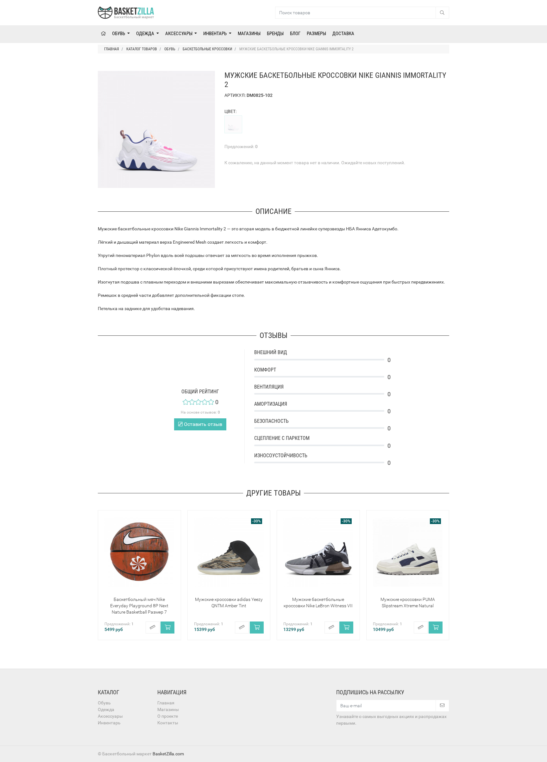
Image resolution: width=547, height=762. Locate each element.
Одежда (145, 33)
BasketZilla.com (168, 753)
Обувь (119, 33)
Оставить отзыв (202, 424)
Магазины (249, 33)
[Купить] (167, 627)
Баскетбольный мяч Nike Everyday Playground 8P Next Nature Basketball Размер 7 (139, 606)
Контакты (167, 722)
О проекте (167, 716)
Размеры (316, 33)
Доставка (343, 33)
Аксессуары (179, 33)
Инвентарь (215, 33)
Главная (165, 702)
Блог (295, 33)
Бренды (275, 33)
